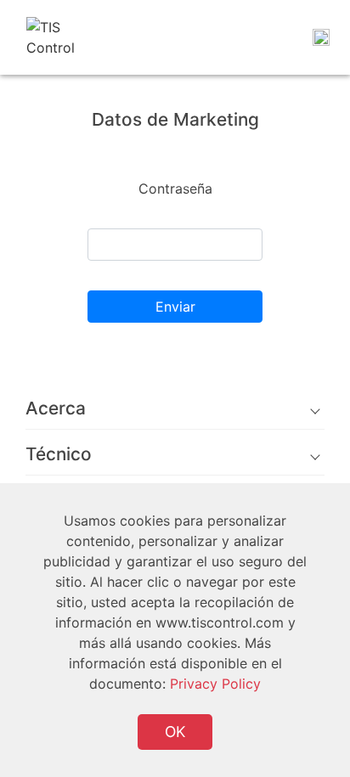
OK (175, 731)
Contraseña (175, 188)
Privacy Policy (215, 683)
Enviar (175, 306)
